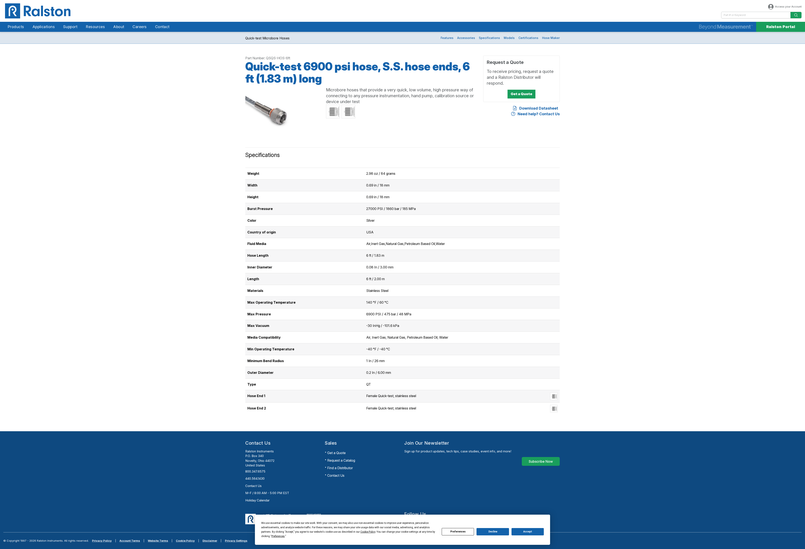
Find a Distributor (340, 468)
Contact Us (253, 486)
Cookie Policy (185, 540)
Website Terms (158, 540)
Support (70, 27)
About (118, 27)
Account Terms (129, 540)
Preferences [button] (278, 536)
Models (509, 38)
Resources (95, 27)
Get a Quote (336, 453)
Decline (492, 531)
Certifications (528, 38)
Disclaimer (210, 540)
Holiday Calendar (257, 500)
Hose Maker (551, 38)
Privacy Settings (236, 540)
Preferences (458, 531)
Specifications (489, 38)
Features (447, 38)
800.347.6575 (255, 471)
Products (16, 27)
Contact (162, 27)
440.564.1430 (255, 478)
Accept (527, 531)
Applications (43, 27)
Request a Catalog (341, 460)
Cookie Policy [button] (367, 531)
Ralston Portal (780, 27)
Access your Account (788, 6)
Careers (139, 27)
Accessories (466, 38)
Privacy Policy (102, 540)
